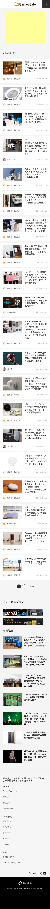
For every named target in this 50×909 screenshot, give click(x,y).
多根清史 (10, 369)
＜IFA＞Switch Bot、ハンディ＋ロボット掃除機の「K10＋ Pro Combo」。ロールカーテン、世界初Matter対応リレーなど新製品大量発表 (36, 329)
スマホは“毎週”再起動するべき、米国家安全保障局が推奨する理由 (35, 735)
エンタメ (6, 838)
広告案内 (6, 803)
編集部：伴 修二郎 (13, 421)
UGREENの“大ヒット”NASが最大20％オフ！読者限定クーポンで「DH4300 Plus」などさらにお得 (35, 680)
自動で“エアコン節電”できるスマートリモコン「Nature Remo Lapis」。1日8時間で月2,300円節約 (36, 486)
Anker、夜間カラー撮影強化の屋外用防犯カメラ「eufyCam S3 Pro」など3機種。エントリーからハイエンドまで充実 (36, 225)
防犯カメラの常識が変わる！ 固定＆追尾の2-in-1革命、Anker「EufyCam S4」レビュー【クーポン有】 (36, 148)
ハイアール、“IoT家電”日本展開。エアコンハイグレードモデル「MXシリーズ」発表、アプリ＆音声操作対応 (36, 277)
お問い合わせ (8, 809)
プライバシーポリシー (11, 863)
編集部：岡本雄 (13, 395)
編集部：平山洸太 (13, 79)
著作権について (9, 857)
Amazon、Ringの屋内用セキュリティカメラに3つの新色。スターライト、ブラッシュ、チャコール (36, 538)
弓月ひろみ (11, 160)
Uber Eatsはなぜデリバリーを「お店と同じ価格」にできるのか (35, 697)
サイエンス (7, 833)
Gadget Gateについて (11, 791)
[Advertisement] (25, 27)
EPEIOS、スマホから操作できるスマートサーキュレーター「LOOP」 (36, 561)
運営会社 (6, 797)
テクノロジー (8, 827)
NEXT (32, 586)
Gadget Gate (11, 312)
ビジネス (6, 844)
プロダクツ (7, 821)
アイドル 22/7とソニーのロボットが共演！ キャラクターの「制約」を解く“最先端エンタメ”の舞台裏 (35, 718)
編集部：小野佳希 (13, 575)
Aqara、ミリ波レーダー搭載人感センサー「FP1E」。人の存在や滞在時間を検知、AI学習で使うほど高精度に (36, 383)
